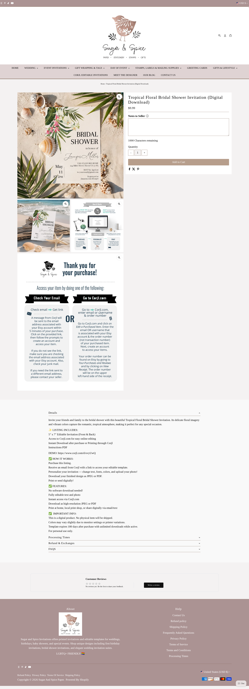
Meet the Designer (125, 75)
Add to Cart (178, 162)
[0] (230, 35)
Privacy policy (39, 675)
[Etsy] (1, 3)
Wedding (30, 68)
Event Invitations (55, 68)
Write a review (154, 585)
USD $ (242, 3)
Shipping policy (72, 675)
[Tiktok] (8, 3)
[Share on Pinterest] (138, 169)
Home (15, 68)
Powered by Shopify (77, 679)
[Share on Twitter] (134, 169)
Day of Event (119, 68)
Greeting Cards (197, 68)
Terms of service (55, 675)
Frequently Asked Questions (178, 632)
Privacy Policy (178, 638)
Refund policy (178, 621)
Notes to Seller (136, 116)
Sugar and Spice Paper (51, 679)
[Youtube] (12, 3)
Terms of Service (178, 644)
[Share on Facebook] (130, 169)
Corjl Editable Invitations (91, 75)
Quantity (133, 146)
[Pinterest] (5, 3)
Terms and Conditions (178, 650)
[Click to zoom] (119, 97)
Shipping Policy (179, 626)
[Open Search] (219, 35)
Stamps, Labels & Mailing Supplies (157, 68)
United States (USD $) (216, 671)
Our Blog (149, 75)
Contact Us (168, 75)
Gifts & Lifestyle (224, 68)
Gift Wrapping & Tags (89, 68)
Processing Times (178, 656)
